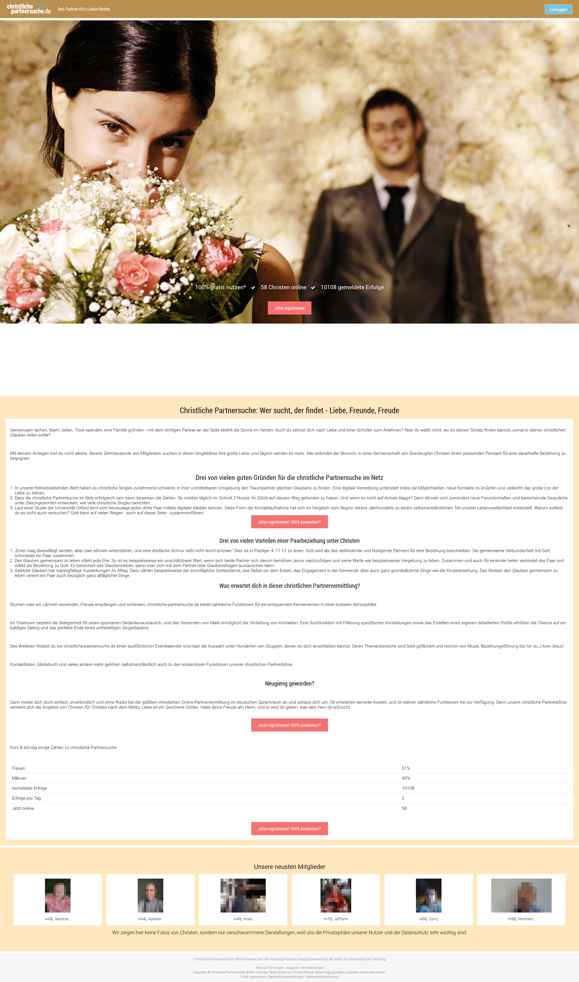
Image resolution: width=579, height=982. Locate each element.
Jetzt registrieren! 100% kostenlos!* (289, 522)
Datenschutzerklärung (321, 977)
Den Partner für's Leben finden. (84, 9)
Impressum (258, 977)
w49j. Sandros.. (57, 918)
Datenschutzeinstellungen (286, 977)
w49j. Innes (243, 918)
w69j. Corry (428, 918)
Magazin (292, 967)
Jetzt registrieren (290, 308)
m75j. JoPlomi (336, 918)
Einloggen (558, 9)
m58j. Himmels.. (521, 918)
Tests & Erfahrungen (269, 967)
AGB (245, 977)
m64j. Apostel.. (150, 918)
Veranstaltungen (312, 967)
